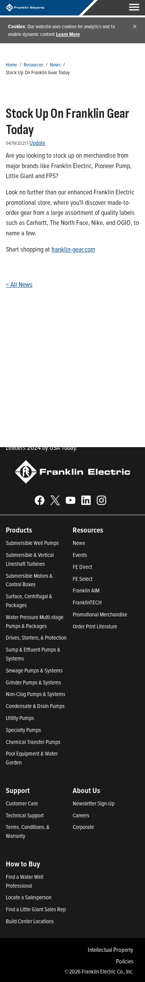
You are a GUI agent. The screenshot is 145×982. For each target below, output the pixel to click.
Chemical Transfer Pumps (33, 742)
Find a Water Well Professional (24, 881)
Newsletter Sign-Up (93, 803)
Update (37, 143)
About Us (86, 790)
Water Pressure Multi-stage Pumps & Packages (34, 621)
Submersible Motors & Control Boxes (29, 580)
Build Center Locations (30, 921)
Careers (81, 815)
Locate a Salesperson (28, 897)
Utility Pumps (20, 718)
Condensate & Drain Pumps (35, 706)
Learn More (68, 34)
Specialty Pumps (23, 730)
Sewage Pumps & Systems (34, 670)
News (55, 64)
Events (80, 555)
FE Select (82, 579)
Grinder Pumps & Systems (33, 682)
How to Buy (23, 863)
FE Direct (82, 567)
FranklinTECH (87, 602)
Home (11, 64)
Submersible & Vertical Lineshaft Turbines (30, 559)
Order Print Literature (95, 626)
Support (18, 790)
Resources (33, 64)
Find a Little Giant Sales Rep (36, 909)
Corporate (83, 827)
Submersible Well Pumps (32, 543)
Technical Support (25, 815)
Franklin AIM (86, 590)
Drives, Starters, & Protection (36, 637)
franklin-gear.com (73, 249)
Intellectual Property (110, 949)
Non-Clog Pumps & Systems (35, 694)
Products (19, 529)
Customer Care (22, 803)
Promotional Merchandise (100, 614)
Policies (124, 961)
